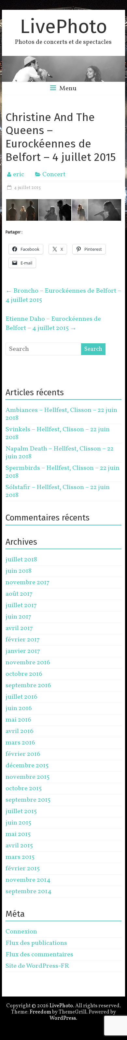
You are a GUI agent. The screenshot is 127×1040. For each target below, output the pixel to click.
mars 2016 (20, 742)
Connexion (21, 931)
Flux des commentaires (39, 954)
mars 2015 (20, 857)
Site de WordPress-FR (37, 966)
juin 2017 (18, 617)
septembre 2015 (28, 800)
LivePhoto (63, 26)
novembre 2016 (28, 662)
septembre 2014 (28, 891)
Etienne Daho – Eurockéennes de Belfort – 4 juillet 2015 (53, 324)
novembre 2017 (27, 582)
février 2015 (23, 868)
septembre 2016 (28, 685)
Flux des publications (36, 943)
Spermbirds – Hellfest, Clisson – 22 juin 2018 (63, 472)
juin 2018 (19, 571)
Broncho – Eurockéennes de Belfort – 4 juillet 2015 (63, 295)
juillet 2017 (21, 605)
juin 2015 (18, 822)
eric (18, 174)
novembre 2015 (27, 777)
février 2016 (23, 754)
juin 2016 (19, 708)
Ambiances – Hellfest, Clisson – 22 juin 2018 (61, 414)
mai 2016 (18, 720)
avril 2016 (20, 731)
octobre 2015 (24, 788)
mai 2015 (18, 834)
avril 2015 (19, 845)
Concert (53, 174)
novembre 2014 (28, 880)
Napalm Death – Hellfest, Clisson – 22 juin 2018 (60, 452)
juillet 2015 (21, 811)
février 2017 (23, 639)
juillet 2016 (21, 697)
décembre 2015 (27, 765)
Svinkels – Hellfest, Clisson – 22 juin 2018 (58, 433)
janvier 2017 (23, 651)
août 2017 (19, 594)
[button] (22, 210)
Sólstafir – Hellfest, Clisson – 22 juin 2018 (58, 491)
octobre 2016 (24, 674)
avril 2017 (19, 628)
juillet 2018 (21, 559)
